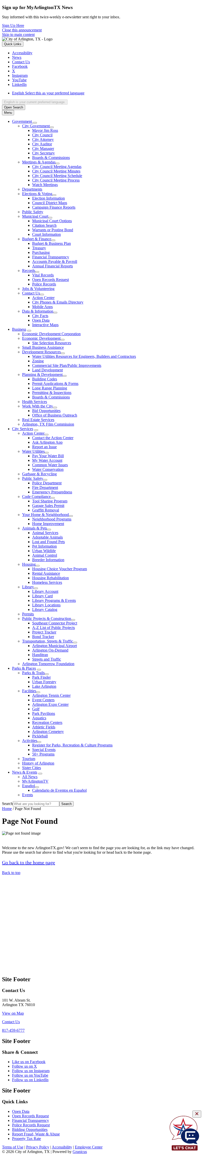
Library (28, 587)
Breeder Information (48, 560)
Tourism (28, 759)
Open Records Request (50, 279)
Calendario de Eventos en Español (59, 790)
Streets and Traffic (46, 659)
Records (28, 270)
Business (19, 329)
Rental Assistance (46, 573)
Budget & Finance (36, 239)
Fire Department (45, 487)
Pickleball (40, 736)
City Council (42, 135)
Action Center (43, 298)
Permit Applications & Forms (55, 383)
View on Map (13, 1013)
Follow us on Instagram (30, 1071)
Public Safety (32, 212)
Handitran (40, 655)
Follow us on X (24, 1066)
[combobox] (35, 102)
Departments (32, 189)
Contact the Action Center (52, 438)
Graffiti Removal (45, 510)
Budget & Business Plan (51, 243)
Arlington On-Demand (50, 650)
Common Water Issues (50, 465)
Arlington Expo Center (50, 704)
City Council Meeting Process (56, 180)
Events (27, 795)
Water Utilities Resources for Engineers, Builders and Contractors (84, 356)
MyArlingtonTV (35, 781)
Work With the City (37, 406)
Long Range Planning (49, 388)
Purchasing (41, 252)
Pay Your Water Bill (48, 456)
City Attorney (43, 139)
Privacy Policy (37, 1147)
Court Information (46, 234)
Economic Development (41, 338)
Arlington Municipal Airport (54, 646)
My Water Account (47, 460)
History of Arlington (38, 763)
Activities (29, 740)
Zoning (38, 361)
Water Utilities (33, 451)
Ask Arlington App (47, 442)
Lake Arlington (44, 686)
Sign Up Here (13, 25)
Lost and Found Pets (48, 542)
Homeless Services (47, 582)
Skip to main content (18, 34)
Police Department (47, 483)
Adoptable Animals (47, 537)
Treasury (39, 248)
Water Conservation (48, 469)
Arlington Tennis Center (51, 695)
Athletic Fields (43, 727)
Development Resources (41, 352)
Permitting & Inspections (51, 392)
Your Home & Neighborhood (45, 514)
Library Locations (46, 605)
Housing (29, 564)
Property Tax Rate (26, 1138)
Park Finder (41, 677)
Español (28, 786)
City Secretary (43, 153)
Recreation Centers (47, 722)
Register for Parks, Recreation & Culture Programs (72, 745)
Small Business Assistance (43, 347)
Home (7, 808)
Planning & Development (42, 374)
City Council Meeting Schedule (57, 176)
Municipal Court (35, 216)
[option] (108, 93)
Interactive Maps (45, 325)
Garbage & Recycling (39, 474)
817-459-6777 (13, 1030)
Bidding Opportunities (29, 1129)
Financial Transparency (50, 257)
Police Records (44, 284)
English (48, 93)
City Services (22, 429)
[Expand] (35, 123)
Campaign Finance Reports (53, 207)
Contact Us (31, 293)
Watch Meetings (45, 185)
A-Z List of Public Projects (53, 627)
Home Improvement (48, 524)
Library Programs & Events (54, 600)
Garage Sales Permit (48, 505)
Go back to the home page (28, 862)
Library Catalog (44, 609)
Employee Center (88, 1147)
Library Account (45, 591)
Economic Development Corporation (51, 334)
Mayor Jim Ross (45, 130)
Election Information (48, 198)
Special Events (44, 749)
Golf (35, 709)
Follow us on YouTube (30, 1075)
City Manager (43, 148)
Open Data (40, 320)
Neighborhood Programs (51, 519)
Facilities (29, 691)
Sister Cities (31, 768)
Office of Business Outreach (54, 415)
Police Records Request (31, 1125)
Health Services (34, 401)
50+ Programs (43, 754)
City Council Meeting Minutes (56, 171)
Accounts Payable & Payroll (54, 261)
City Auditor (42, 144)
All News (29, 777)
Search (7, 803)
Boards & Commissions (51, 157)
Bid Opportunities (46, 411)
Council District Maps (49, 203)
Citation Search (44, 225)
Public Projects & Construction (46, 618)
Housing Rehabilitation (50, 578)
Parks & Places (24, 668)
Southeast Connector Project (54, 623)
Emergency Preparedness (52, 492)
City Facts (40, 316)
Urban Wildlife (44, 551)
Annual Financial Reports (52, 266)
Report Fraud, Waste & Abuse (36, 1134)
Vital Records (43, 275)
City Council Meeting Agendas (56, 166)
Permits (28, 614)
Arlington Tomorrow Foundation (48, 664)
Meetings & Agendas (39, 162)
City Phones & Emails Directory (57, 302)
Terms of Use (12, 1147)
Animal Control (44, 555)
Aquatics (39, 718)
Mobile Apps (42, 307)
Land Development (47, 370)
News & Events (24, 772)
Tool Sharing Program (49, 501)
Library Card (42, 596)
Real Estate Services (38, 420)
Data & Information (37, 311)
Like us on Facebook (28, 1062)
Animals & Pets (34, 528)
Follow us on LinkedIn (30, 1080)
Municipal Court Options (52, 221)
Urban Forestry (44, 682)
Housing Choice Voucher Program (59, 569)
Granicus (80, 1151)
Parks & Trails (33, 673)
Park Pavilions (43, 713)
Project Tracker (44, 632)
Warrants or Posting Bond (52, 230)
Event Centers (43, 700)
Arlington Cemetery (48, 731)
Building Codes (44, 379)
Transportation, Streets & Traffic (47, 641)
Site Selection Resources (51, 343)
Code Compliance (36, 496)
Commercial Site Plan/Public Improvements (66, 365)
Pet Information (44, 546)
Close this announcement (22, 30)
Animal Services (45, 533)
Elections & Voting (37, 194)
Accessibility (62, 1147)
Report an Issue (44, 447)
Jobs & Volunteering (38, 288)
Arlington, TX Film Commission (48, 424)
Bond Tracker (43, 636)
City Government (36, 126)
